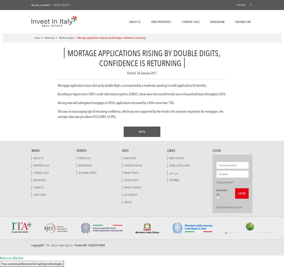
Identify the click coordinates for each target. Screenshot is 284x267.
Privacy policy (131, 173)
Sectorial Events (87, 173)
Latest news (39, 195)
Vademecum (243, 22)
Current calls (191, 22)
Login (56, 5)
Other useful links (179, 165)
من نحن (173, 173)
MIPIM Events (85, 165)
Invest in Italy (176, 158)
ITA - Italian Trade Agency (59, 245)
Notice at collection (11, 258)
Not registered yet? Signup (229, 207)
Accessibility (130, 195)
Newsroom (217, 22)
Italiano (241, 5)
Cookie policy (131, 180)
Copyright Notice (133, 165)
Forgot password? (225, 182)
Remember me (221, 192)
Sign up (65, 5)
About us (135, 22)
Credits (128, 202)
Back (142, 132)
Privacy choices (132, 187)
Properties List (41, 165)
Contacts (38, 187)
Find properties (161, 22)
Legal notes (130, 158)
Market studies (66, 38)
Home (37, 38)
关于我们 (174, 180)
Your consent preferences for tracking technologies (32, 264)
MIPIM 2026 (84, 158)
